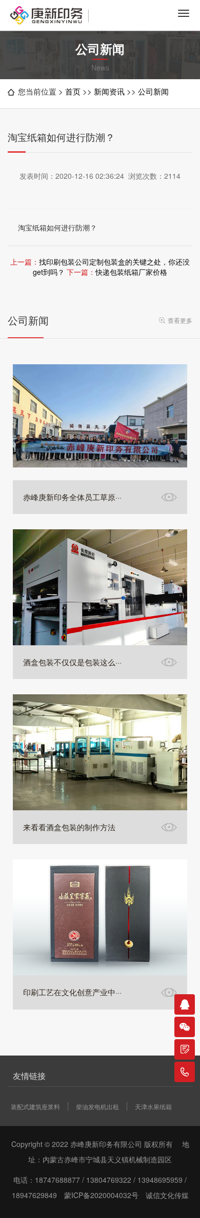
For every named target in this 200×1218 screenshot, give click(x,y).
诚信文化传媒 (167, 1195)
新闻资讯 (109, 91)
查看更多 (180, 320)
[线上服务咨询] (184, 1004)
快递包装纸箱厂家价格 (131, 272)
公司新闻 (153, 91)
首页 (73, 91)
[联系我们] (184, 1049)
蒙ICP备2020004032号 (101, 1195)
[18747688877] (184, 1072)
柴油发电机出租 (97, 1106)
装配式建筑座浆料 (35, 1106)
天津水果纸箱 (153, 1106)
